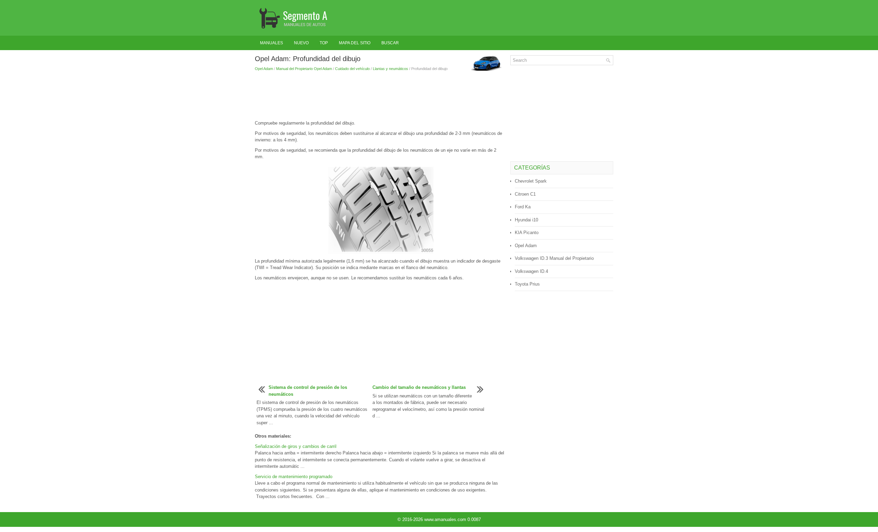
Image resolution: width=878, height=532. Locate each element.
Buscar (390, 43)
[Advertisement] (380, 95)
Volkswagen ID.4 (531, 271)
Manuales (271, 43)
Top (324, 43)
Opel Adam (264, 69)
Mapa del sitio (354, 43)
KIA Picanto (526, 232)
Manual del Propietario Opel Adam (304, 69)
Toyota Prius (527, 284)
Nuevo (301, 43)
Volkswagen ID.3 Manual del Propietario (554, 258)
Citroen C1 (525, 194)
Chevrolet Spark (531, 181)
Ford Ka (523, 206)
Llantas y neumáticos (390, 69)
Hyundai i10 (526, 219)
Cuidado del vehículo (352, 69)
